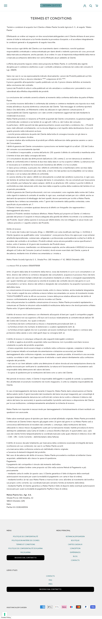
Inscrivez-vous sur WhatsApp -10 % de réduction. (71, 305)
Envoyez (71, 330)
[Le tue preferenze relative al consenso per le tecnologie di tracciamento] (4, 614)
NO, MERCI (70, 338)
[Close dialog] (88, 276)
